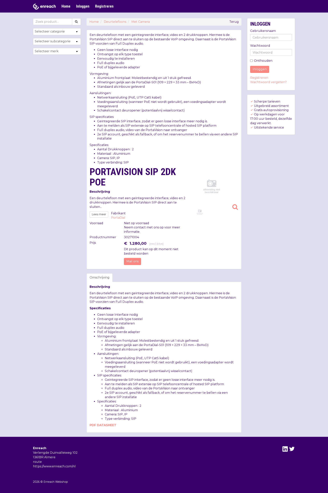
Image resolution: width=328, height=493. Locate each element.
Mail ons (132, 261)
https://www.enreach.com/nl (54, 466)
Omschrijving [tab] (100, 277)
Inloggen (82, 6)
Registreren (104, 6)
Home (66, 6)
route (37, 462)
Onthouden (263, 60)
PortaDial (118, 217)
